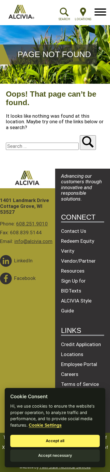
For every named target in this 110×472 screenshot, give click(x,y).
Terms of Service (80, 384)
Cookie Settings (45, 425)
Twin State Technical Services (65, 467)
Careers (69, 374)
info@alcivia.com (33, 241)
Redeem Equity (77, 241)
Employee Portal (79, 364)
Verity (67, 251)
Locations (72, 354)
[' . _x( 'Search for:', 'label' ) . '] (43, 146)
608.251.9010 (32, 224)
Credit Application (81, 344)
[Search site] (88, 142)
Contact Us (73, 231)
